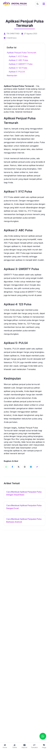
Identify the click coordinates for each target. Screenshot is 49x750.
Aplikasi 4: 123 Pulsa (18, 68)
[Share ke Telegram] (31, 466)
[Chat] (42, 736)
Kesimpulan (12, 75)
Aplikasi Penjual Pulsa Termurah (21, 52)
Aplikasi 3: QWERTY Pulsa (20, 64)
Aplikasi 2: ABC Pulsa (18, 60)
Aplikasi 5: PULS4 (17, 71)
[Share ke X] (18, 466)
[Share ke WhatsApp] (6, 466)
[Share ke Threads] (24, 466)
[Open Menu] (43, 3)
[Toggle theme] (37, 3)
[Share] (37, 466)
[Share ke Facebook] (12, 466)
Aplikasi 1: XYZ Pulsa (18, 56)
